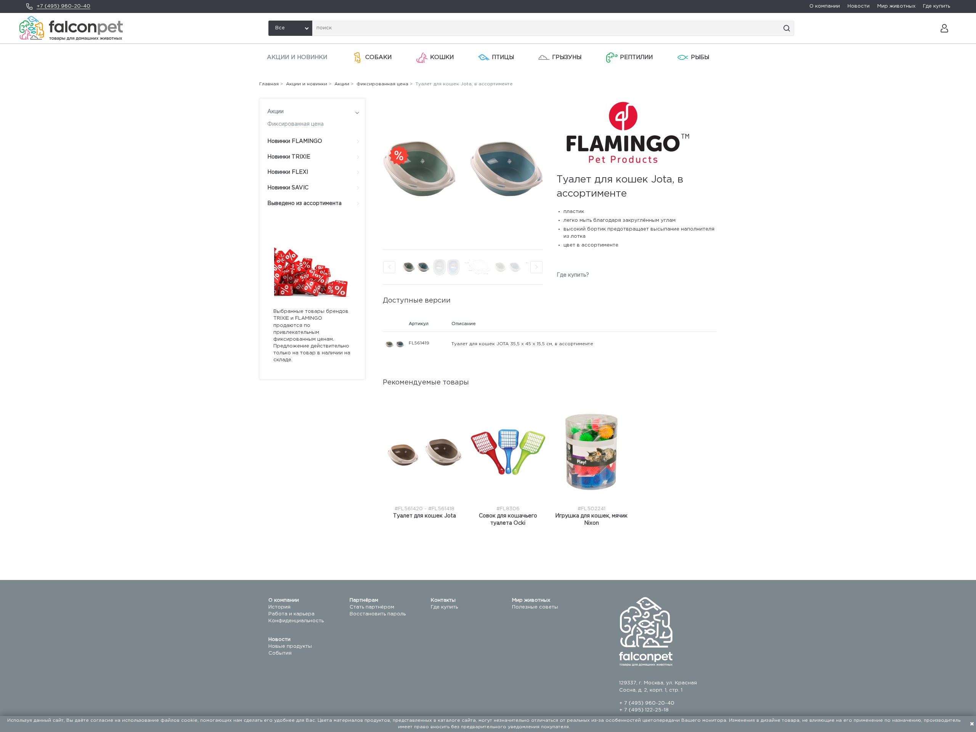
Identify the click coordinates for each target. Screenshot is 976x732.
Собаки (378, 57)
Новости (859, 6)
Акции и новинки (297, 57)
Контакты (443, 600)
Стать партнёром (372, 607)
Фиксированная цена (295, 124)
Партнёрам (364, 600)
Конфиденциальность (296, 621)
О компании (824, 6)
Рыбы (700, 57)
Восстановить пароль (378, 614)
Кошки (442, 57)
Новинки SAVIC (287, 188)
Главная (269, 84)
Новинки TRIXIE (288, 157)
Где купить (936, 6)
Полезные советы (535, 607)
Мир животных (896, 6)
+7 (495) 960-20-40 (63, 6)
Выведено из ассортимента (304, 203)
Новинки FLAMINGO (294, 141)
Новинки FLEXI (287, 172)
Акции (275, 111)
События (280, 653)
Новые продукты (290, 646)
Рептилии (636, 57)
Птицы (503, 57)
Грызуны (566, 57)
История (279, 607)
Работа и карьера (291, 614)
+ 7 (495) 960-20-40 (646, 703)
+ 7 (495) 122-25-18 (644, 710)
